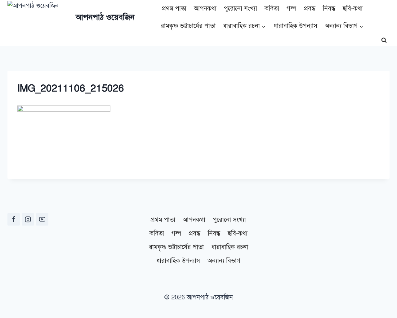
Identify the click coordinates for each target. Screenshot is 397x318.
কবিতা (272, 8)
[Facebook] (13, 219)
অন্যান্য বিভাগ (223, 261)
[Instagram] (28, 219)
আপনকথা (205, 8)
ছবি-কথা (353, 8)
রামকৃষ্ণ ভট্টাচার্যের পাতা (188, 26)
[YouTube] (42, 219)
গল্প (292, 8)
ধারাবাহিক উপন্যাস (295, 26)
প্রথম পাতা (174, 8)
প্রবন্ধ (309, 8)
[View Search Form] (384, 40)
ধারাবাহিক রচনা (229, 247)
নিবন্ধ (329, 8)
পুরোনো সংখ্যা (240, 8)
